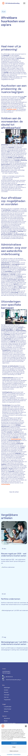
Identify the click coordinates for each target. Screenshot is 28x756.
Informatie (6, 694)
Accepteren (14, 743)
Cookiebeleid (10, 754)
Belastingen (7, 687)
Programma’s (7, 699)
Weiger (14, 747)
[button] (26, 726)
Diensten (6, 692)
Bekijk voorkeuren (14, 751)
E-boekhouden (7, 706)
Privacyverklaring (16, 754)
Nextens (6, 711)
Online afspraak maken (10, 723)
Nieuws (5, 720)
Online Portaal (7, 709)
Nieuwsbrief (7, 718)
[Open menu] (24, 3)
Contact (6, 690)
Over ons (6, 697)
